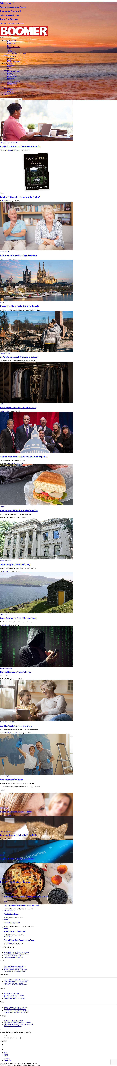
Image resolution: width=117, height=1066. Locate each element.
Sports (9, 79)
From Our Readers (9, 93)
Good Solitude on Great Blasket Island (18, 618)
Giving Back (11, 75)
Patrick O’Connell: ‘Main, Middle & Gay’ (20, 197)
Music (9, 48)
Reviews (9, 84)
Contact (6, 1055)
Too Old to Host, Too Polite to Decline (15, 971)
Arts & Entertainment (10, 40)
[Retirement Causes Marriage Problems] (36, 250)
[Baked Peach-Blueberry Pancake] (36, 904)
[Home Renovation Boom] (36, 774)
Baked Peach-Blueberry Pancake (15, 882)
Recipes (9, 68)
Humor (9, 45)
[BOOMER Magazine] (24, 35)
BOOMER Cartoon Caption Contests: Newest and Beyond (26, 897)
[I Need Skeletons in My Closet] (36, 402)
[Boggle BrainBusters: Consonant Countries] (36, 141)
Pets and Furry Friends (13, 61)
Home (5, 1052)
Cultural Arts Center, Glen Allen (17, 463)
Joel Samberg (6, 411)
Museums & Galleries (13, 47)
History (9, 91)
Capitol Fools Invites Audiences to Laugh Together (23, 456)
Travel (5, 86)
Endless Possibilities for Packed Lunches (19, 510)
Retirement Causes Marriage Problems (18, 255)
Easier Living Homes (13, 71)
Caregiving (10, 58)
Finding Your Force (11, 914)
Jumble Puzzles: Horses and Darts (16, 726)
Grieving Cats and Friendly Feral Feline (19, 835)
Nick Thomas (8, 936)
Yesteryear (7, 88)
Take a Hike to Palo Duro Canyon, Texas (19, 940)
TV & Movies (11, 52)
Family (6, 55)
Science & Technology (13, 81)
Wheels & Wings (12, 83)
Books (9, 42)
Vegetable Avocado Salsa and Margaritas (15, 984)
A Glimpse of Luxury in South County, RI (16, 1010)
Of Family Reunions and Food (12, 1026)
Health (9, 60)
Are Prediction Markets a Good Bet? (17, 858)
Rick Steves (3, 614)
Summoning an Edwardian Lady (15, 564)
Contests (6, 94)
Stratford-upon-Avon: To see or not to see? (16, 1012)
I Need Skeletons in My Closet (12, 955)
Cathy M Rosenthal (5, 831)
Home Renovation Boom (11, 779)
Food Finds (10, 65)
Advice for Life (11, 56)
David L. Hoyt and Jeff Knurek (11, 150)
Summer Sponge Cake (12, 923)
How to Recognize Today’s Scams (15, 672)
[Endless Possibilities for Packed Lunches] (36, 505)
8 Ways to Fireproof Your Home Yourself (19, 357)
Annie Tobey (6, 201)
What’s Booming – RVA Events (16, 53)
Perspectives (10, 78)
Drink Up (10, 66)
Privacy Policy (8, 1060)
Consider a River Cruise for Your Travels (19, 306)
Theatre (9, 50)
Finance (9, 73)
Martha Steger (6, 571)
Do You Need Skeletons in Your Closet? (18, 407)
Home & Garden (12, 76)
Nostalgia (10, 89)
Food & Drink (8, 63)
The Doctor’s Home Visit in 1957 (13, 1021)
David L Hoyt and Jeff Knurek (9, 142)
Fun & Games (11, 43)
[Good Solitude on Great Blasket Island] (36, 612)
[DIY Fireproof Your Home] (36, 351)
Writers (6, 1054)
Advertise (6, 1059)
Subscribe (3, 1041)
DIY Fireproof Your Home (11, 993)
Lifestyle (6, 70)
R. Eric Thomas (6, 259)
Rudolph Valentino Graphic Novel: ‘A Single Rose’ (18, 1024)
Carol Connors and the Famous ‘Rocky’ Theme (17, 1022)
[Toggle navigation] (0, 37)
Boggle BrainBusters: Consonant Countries (20, 146)
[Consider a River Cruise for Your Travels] (36, 300)
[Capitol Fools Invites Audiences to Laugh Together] (36, 453)
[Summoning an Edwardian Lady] (36, 559)
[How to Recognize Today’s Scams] (36, 666)
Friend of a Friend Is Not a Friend (16, 811)
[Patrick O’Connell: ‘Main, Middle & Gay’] (36, 191)
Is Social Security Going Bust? (15, 931)
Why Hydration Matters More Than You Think (21, 905)
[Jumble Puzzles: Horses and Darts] (36, 720)
